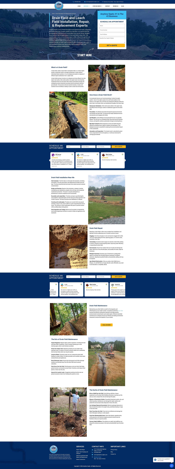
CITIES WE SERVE (97, 6)
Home (53, 13)
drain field (120, 310)
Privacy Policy (114, 449)
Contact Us (113, 454)
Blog (112, 451)
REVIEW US (115, 6)
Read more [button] (54, 166)
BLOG (122, 6)
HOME (79, 6)
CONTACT (107, 6)
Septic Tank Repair (80, 449)
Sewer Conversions (80, 459)
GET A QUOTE (112, 45)
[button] (50, 160)
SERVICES (86, 6)
